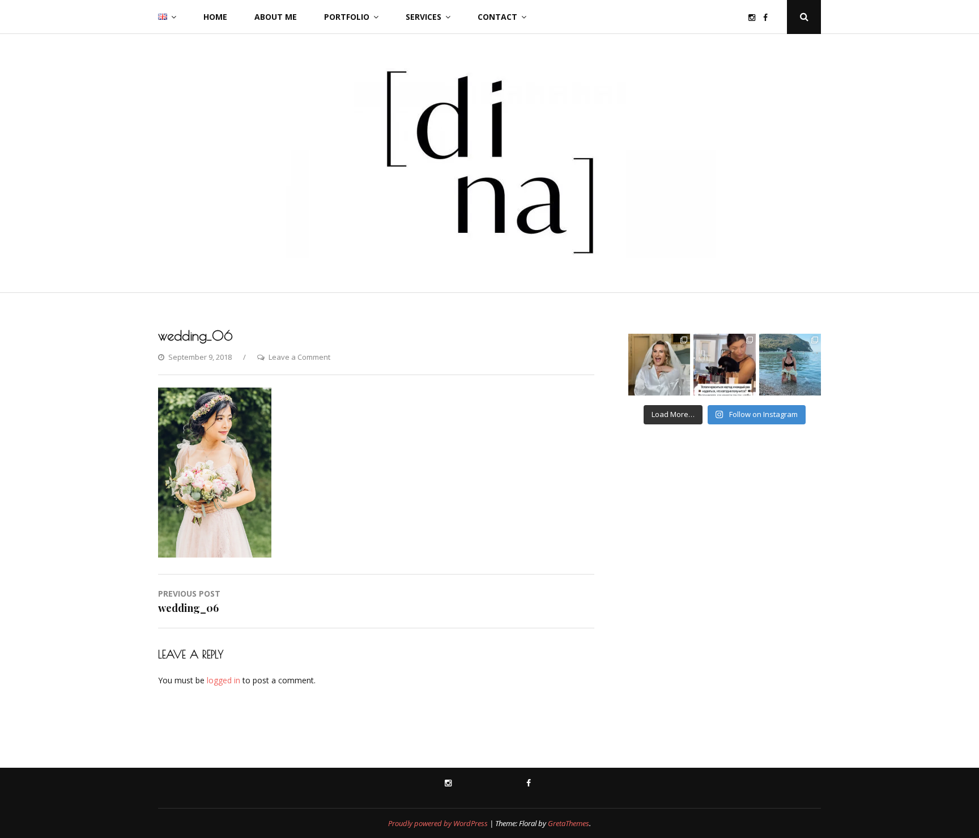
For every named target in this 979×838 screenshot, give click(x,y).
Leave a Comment (299, 357)
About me (275, 16)
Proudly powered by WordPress (438, 823)
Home (215, 16)
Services (423, 16)
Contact (497, 16)
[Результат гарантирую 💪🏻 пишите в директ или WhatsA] (724, 364)
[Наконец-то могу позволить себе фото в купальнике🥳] (790, 364)
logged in (223, 680)
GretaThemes (568, 823)
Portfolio (346, 16)
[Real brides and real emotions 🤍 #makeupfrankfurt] (659, 364)
